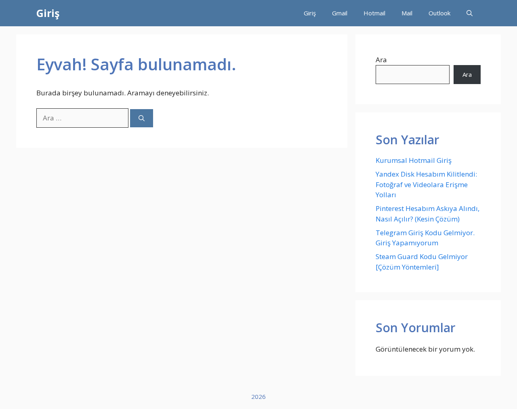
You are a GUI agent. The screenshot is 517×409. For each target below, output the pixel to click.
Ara (381, 59)
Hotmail (374, 13)
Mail (406, 13)
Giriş (47, 13)
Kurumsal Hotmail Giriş (414, 160)
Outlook (439, 13)
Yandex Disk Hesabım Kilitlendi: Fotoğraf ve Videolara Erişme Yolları (426, 184)
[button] (469, 13)
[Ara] (141, 118)
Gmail (339, 13)
